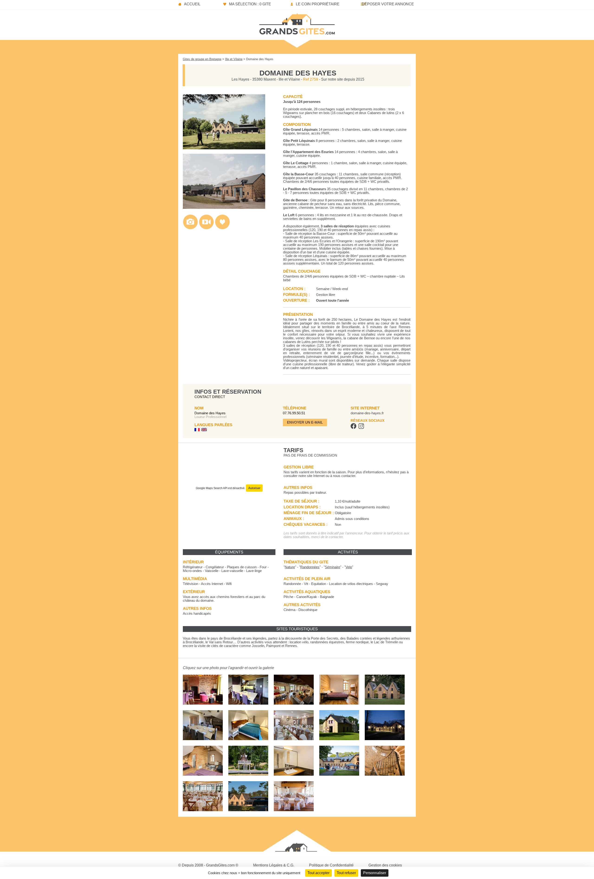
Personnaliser (374, 873)
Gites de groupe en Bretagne (202, 59)
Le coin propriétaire (317, 4)
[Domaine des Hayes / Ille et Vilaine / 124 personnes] (224, 148)
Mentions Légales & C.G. (273, 865)
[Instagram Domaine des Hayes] (361, 428)
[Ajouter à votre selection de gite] (222, 228)
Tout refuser (346, 873)
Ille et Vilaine (233, 59)
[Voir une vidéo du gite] (206, 228)
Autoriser (254, 488)
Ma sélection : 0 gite (250, 4)
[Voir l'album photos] (190, 228)
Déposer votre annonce (388, 4)
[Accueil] (297, 22)
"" (290, 567)
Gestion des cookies (385, 865)
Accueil (192, 4)
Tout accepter (318, 873)
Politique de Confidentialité (331, 865)
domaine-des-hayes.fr (367, 413)
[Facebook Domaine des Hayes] (353, 428)
